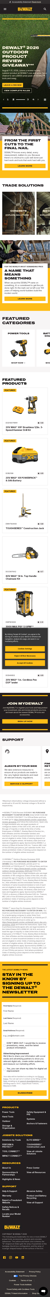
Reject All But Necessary (25, 656)
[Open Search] (45, 9)
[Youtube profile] (16, 1257)
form (5, 1081)
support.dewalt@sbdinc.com (31, 1081)
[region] (25, 216)
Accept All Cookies (25, 663)
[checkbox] (4, 1045)
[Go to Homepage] (25, 9)
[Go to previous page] (3, 99)
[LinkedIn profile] (23, 1257)
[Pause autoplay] (45, 99)
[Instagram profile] (10, 1257)
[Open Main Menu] (5, 9)
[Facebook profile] (4, 1257)
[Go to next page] (38, 99)
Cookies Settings (25, 649)
